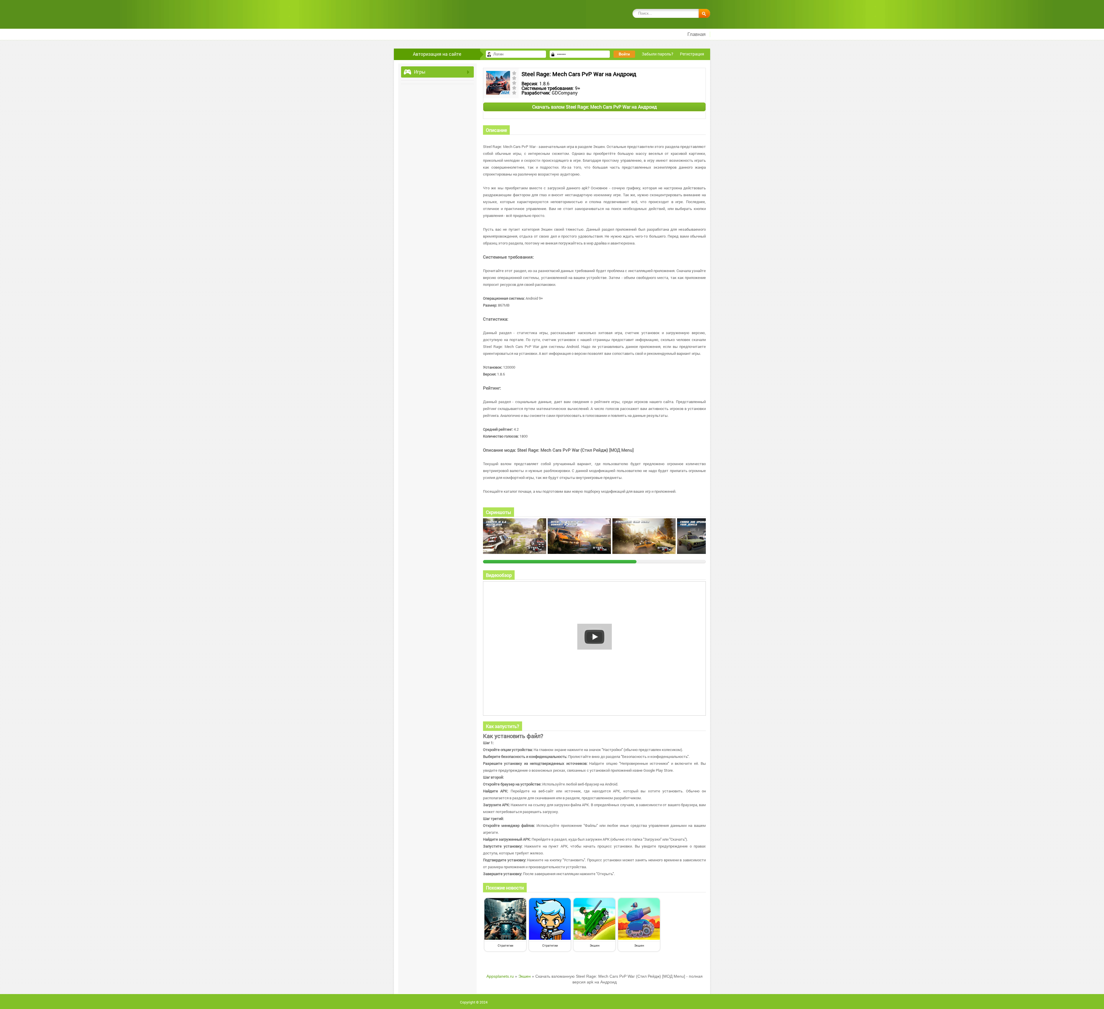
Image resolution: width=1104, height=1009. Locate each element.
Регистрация (692, 54)
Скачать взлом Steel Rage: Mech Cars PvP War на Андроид (594, 107)
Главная (696, 34)
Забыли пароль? (657, 54)
